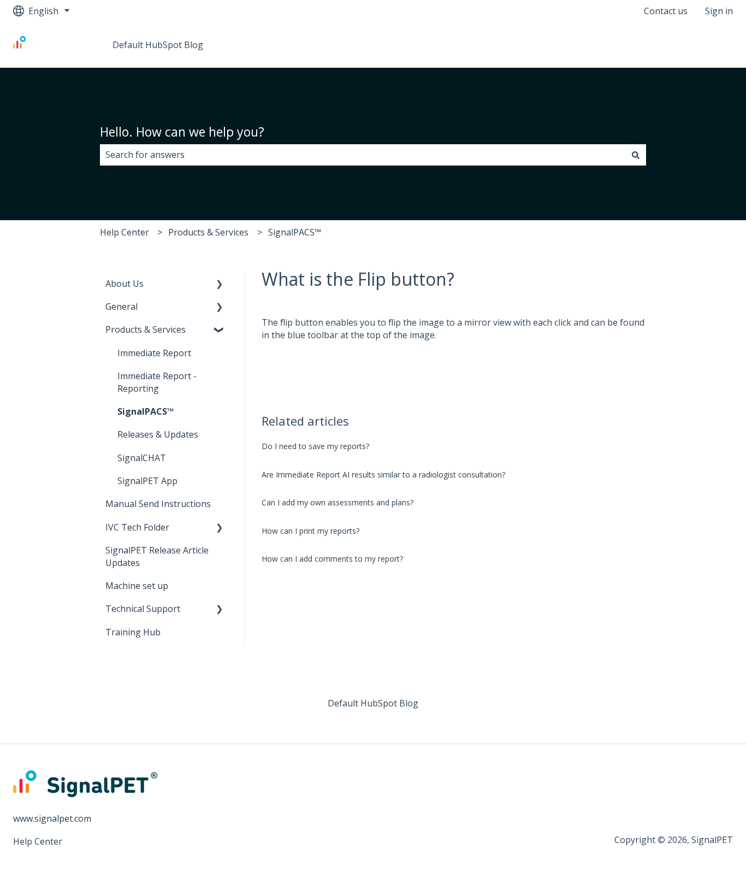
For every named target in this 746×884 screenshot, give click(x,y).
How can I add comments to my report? (332, 558)
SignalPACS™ (294, 232)
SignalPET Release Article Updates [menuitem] (157, 556)
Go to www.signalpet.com (670, 45)
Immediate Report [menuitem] (154, 353)
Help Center (124, 232)
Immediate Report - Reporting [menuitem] (157, 382)
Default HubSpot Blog (158, 45)
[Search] (635, 154)
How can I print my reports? (310, 531)
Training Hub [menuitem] (133, 632)
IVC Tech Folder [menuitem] (137, 527)
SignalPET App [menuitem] (147, 481)
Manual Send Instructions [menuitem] (158, 504)
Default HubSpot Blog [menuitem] (373, 703)
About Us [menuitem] (124, 284)
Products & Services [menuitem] (145, 329)
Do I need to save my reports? (315, 446)
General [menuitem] (121, 306)
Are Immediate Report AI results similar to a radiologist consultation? (383, 474)
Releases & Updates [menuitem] (157, 434)
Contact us (666, 11)
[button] (219, 284)
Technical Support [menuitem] (142, 609)
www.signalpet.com (52, 818)
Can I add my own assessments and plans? (337, 502)
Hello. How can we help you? (182, 131)
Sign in (719, 11)
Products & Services (208, 232)
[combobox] (362, 154)
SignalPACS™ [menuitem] (145, 411)
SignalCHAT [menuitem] (141, 458)
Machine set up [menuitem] (136, 586)
